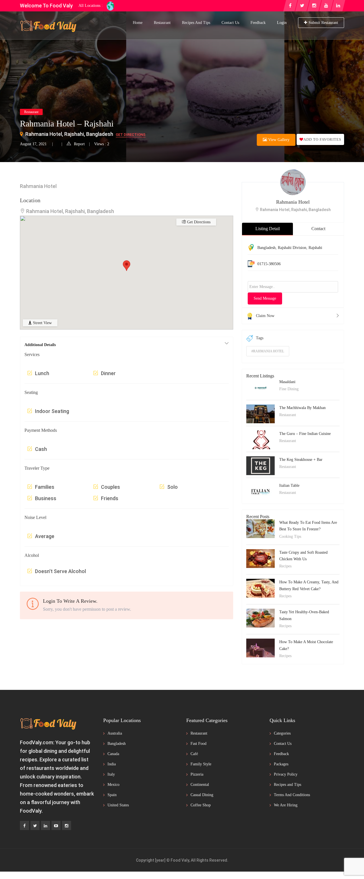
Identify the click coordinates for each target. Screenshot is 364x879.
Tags (259, 338)
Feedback (258, 23)
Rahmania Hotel (293, 202)
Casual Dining (202, 795)
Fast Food (198, 743)
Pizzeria (197, 774)
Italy (111, 774)
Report (79, 144)
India (111, 764)
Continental (200, 784)
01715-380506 (269, 264)
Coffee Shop (201, 805)
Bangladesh (266, 248)
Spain (112, 795)
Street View (42, 323)
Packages (281, 764)
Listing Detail (267, 228)
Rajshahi (315, 248)
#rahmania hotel (267, 351)
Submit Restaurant (323, 23)
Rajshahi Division (292, 248)
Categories (282, 733)
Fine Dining (289, 389)
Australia (114, 733)
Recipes (285, 566)
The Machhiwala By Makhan (302, 408)
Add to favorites (322, 139)
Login (282, 23)
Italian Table (289, 485)
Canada (113, 754)
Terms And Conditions (292, 795)
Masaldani (287, 382)
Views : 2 (101, 144)
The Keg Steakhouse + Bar (300, 459)
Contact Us (230, 23)
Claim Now (265, 316)
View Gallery (278, 140)
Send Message (265, 298)
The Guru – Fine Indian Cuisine (305, 434)
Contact (318, 228)
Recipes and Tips (196, 23)
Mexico (113, 784)
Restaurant (162, 23)
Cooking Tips (290, 536)
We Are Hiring (285, 805)
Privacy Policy (285, 774)
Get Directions (131, 134)
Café (194, 754)
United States (118, 805)
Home (137, 23)
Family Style (201, 764)
